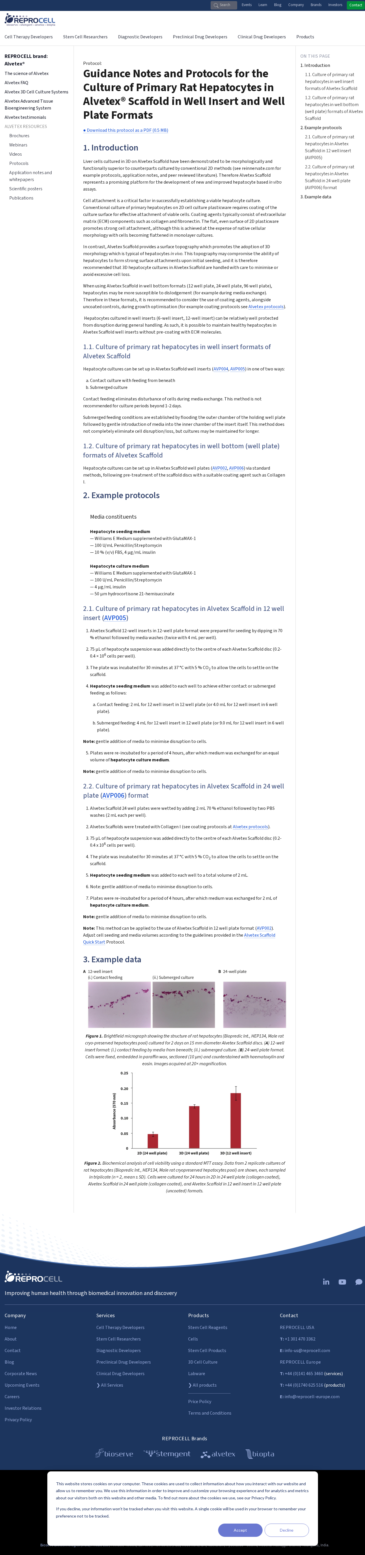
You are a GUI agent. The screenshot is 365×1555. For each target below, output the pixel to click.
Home (11, 1327)
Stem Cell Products (207, 1350)
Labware (196, 1373)
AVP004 (221, 369)
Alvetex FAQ (16, 83)
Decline (286, 1530)
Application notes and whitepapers (30, 176)
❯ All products (202, 1385)
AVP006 (236, 468)
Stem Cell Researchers (118, 1339)
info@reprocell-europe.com (310, 1397)
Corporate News (21, 1373)
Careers (12, 1397)
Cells (193, 1339)
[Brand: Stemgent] (167, 1455)
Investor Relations (23, 1408)
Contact (355, 5)
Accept (240, 1530)
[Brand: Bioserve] (114, 1455)
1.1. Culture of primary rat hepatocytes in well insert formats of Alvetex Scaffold (331, 81)
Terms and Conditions (209, 1413)
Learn (263, 4)
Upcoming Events (22, 1385)
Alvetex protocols (266, 307)
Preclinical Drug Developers (123, 1362)
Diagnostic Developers (118, 1350)
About (11, 1339)
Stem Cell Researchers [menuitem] (85, 37)
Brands (316, 4)
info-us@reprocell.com (305, 1350)
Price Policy (199, 1401)
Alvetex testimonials (25, 117)
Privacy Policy (18, 1420)
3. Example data (315, 197)
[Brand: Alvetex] (218, 1455)
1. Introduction (315, 65)
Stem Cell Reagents (207, 1327)
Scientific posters (25, 189)
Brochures (19, 136)
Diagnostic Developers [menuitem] (140, 37)
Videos (15, 154)
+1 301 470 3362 (297, 1339)
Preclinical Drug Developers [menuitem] (200, 37)
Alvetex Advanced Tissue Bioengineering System (29, 104)
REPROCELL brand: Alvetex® (26, 60)
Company (296, 4)
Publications (21, 198)
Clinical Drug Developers (120, 1373)
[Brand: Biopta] (260, 1455)
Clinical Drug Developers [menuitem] (262, 37)
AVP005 (237, 369)
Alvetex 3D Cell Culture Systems (36, 92)
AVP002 (219, 468)
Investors (335, 4)
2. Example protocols (321, 128)
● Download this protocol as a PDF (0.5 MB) (125, 130)
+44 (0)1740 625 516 (301, 1385)
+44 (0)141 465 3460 (301, 1373)
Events (247, 4)
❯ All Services (109, 1385)
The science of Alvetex (26, 73)
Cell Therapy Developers (120, 1327)
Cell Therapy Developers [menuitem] (29, 37)
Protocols (18, 163)
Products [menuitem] (305, 37)
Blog (277, 4)
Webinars (18, 145)
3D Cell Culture (203, 1362)
